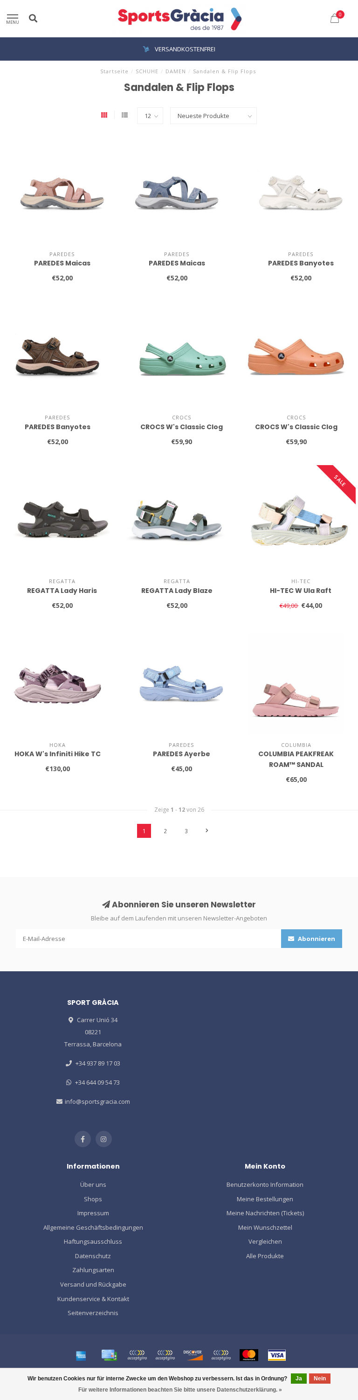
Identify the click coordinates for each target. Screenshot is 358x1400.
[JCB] (221, 1355)
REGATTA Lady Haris (62, 590)
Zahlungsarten (93, 1270)
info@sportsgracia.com (97, 1101)
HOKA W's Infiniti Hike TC (57, 754)
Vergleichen (265, 1241)
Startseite (114, 71)
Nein (320, 1378)
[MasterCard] (249, 1355)
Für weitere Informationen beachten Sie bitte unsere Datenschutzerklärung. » (180, 1389)
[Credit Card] (109, 1355)
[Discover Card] (193, 1355)
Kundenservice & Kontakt (93, 1299)
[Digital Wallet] (137, 1355)
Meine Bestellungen (265, 1199)
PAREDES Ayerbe (181, 754)
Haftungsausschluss (93, 1241)
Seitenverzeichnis (93, 1313)
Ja (299, 1378)
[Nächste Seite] (207, 831)
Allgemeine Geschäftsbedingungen (93, 1227)
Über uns (93, 1184)
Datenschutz (93, 1256)
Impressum (93, 1213)
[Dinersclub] (165, 1355)
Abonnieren (315, 938)
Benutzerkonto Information (265, 1184)
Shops (93, 1199)
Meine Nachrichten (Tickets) (265, 1213)
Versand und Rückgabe (93, 1284)
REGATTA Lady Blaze (177, 590)
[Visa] (277, 1355)
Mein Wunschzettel (265, 1227)
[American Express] (81, 1355)
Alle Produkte (265, 1256)
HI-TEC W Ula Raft (300, 590)
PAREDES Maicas (62, 263)
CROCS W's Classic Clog (181, 427)
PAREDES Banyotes (301, 263)
